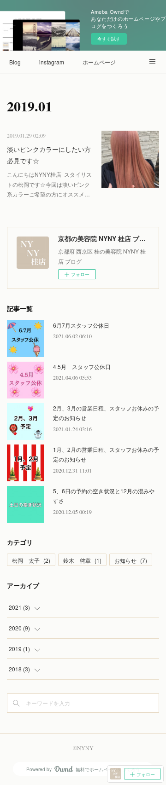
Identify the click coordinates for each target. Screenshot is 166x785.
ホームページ (99, 62)
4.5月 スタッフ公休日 (82, 366)
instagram (51, 62)
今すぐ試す (108, 38)
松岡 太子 (31, 560)
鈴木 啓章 (82, 560)
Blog (15, 62)
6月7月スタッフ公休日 (81, 325)
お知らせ (130, 560)
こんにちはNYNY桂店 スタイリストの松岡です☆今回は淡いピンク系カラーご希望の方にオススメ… (49, 184)
